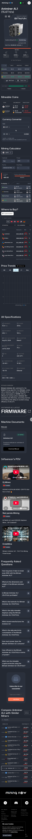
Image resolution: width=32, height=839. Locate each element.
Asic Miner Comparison (4, 818)
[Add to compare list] (9, 16)
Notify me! (21, 266)
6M (10, 270)
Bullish (9, 88)
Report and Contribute (14, 812)
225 (4, 333)
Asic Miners (4, 809)
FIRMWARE (14, 411)
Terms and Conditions (23, 810)
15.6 (5, 326)
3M (4, 270)
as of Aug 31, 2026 (22, 42)
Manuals (4, 427)
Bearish (23, 88)
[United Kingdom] (14, 221)
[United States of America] (21, 221)
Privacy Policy (24, 813)
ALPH (7, 152)
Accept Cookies (7, 835)
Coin (4, 123)
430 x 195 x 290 (8, 378)
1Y (15, 270)
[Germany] (24, 221)
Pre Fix (4, 165)
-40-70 (4, 370)
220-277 (20, 356)
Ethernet (19, 370)
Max (27, 270)
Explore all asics (27, 712)
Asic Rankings (5, 815)
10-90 (19, 363)
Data (2, 821)
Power (18, 158)
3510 (19, 326)
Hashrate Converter (13, 815)
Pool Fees (19, 165)
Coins (2, 811)
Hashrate (4, 158)
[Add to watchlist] (5, 16)
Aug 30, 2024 (6, 340)
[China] (18, 221)
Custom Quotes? (8, 213)
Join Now (16, 699)
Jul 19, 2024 (6, 348)
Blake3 (19, 340)
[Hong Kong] (11, 221)
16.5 (19, 333)
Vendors (3, 813)
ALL (8, 221)
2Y (21, 270)
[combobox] (7, 127)
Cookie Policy (24, 815)
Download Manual (14, 449)
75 (18, 347)
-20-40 (5, 363)
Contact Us (14, 809)
